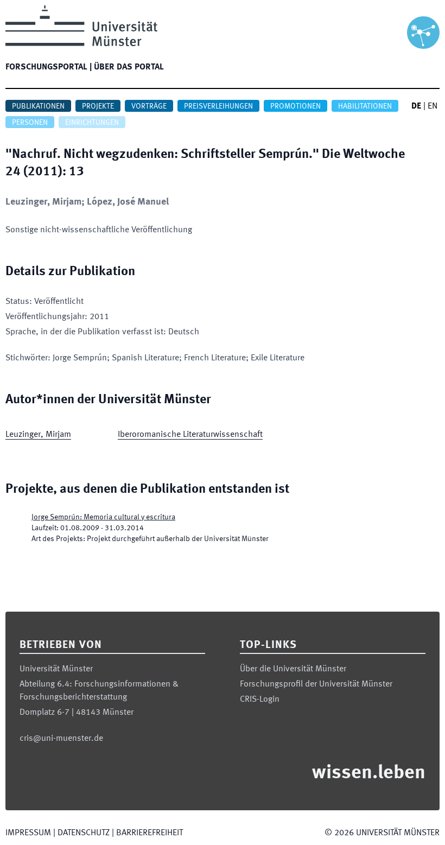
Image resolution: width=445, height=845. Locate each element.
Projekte (98, 106)
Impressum (28, 833)
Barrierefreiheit (149, 833)
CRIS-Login (259, 699)
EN (432, 106)
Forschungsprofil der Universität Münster (316, 684)
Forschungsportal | (48, 67)
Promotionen (295, 106)
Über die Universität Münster (293, 669)
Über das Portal (129, 67)
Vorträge (149, 106)
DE (416, 106)
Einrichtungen (92, 122)
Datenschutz (84, 833)
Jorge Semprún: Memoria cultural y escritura (103, 517)
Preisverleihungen (218, 106)
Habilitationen (365, 106)
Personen (30, 122)
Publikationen (38, 106)
